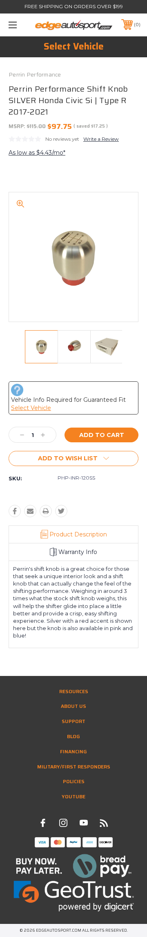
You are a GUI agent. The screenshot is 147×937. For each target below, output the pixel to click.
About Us (73, 706)
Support (73, 721)
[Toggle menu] (22, 25)
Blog (73, 736)
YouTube (73, 796)
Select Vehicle (74, 46)
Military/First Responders (73, 766)
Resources (73, 691)
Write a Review (101, 139)
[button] (73, 866)
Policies (74, 781)
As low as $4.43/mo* (37, 152)
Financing (73, 751)
